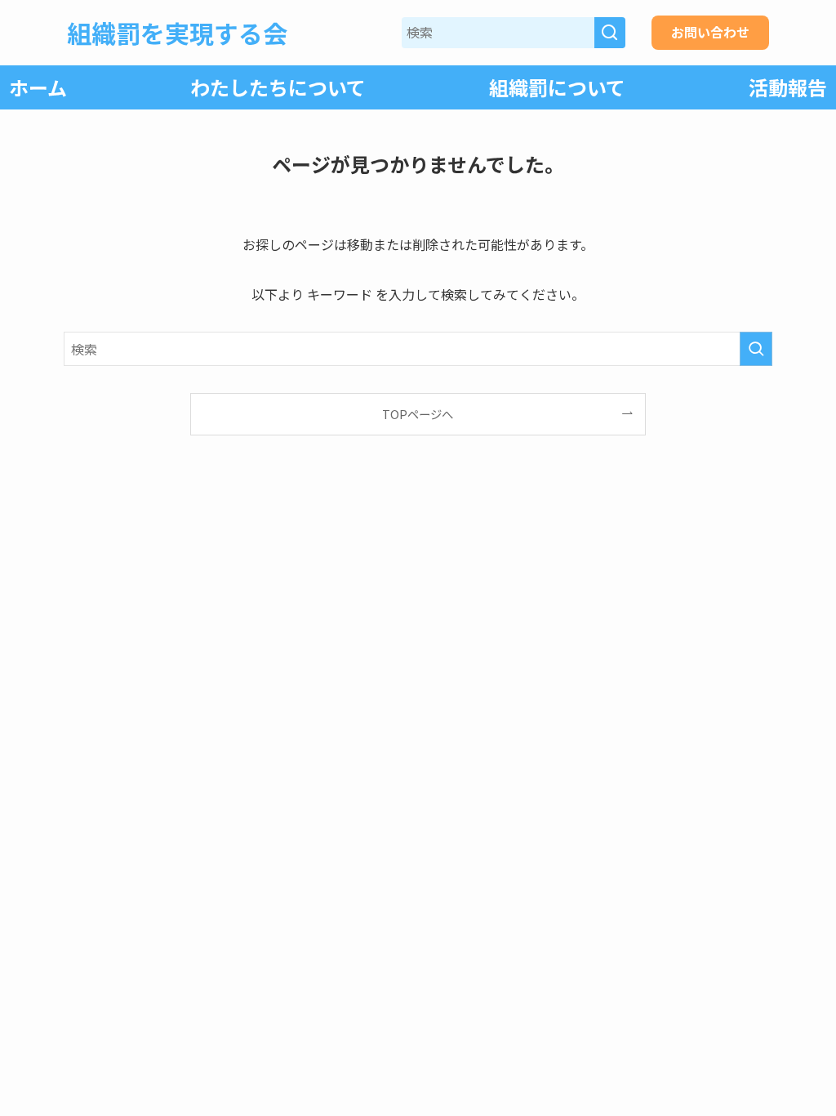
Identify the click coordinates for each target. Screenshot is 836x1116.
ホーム (38, 87)
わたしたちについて (278, 87)
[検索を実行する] (756, 349)
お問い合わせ (710, 32)
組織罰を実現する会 (177, 33)
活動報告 (788, 87)
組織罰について (557, 87)
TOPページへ (417, 413)
